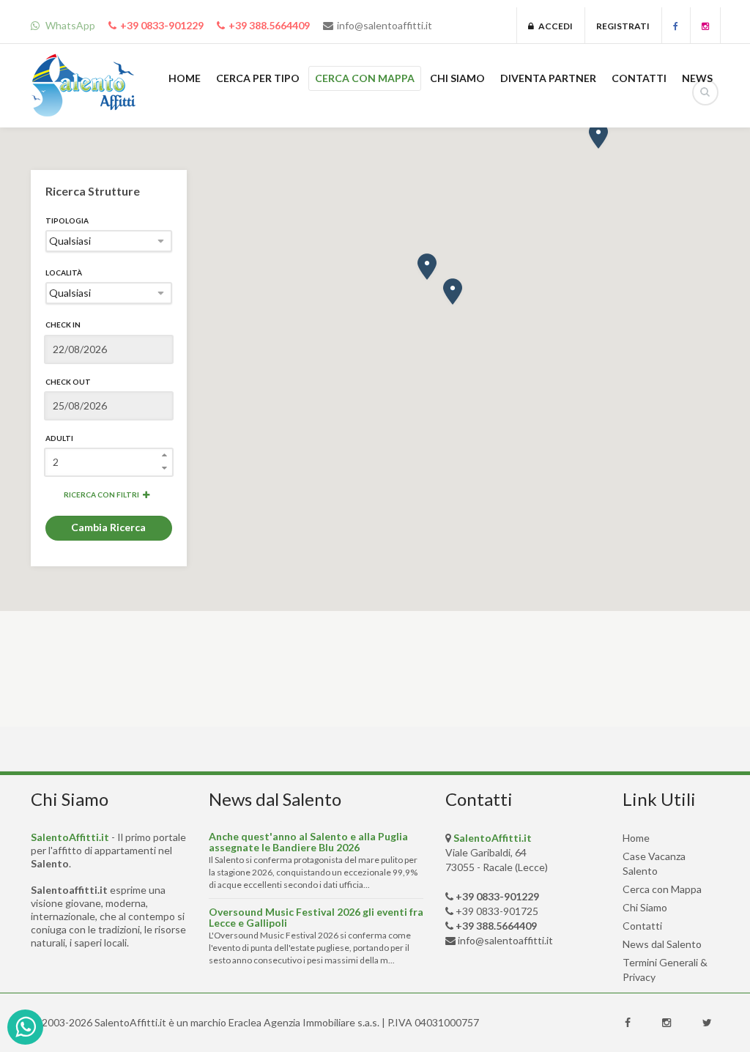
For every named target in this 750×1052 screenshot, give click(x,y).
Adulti (59, 438)
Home (636, 837)
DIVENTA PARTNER (548, 78)
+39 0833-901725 (497, 911)
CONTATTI (639, 78)
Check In (63, 324)
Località (63, 272)
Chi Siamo (645, 907)
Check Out (68, 381)
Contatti (642, 925)
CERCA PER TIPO (258, 78)
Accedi (553, 26)
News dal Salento (662, 944)
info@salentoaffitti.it (384, 25)
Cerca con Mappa (662, 889)
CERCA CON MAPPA (365, 78)
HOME (184, 78)
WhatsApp (69, 25)
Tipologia (67, 220)
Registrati (623, 26)
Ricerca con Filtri (101, 494)
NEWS (697, 78)
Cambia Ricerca (108, 527)
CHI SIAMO (457, 78)
